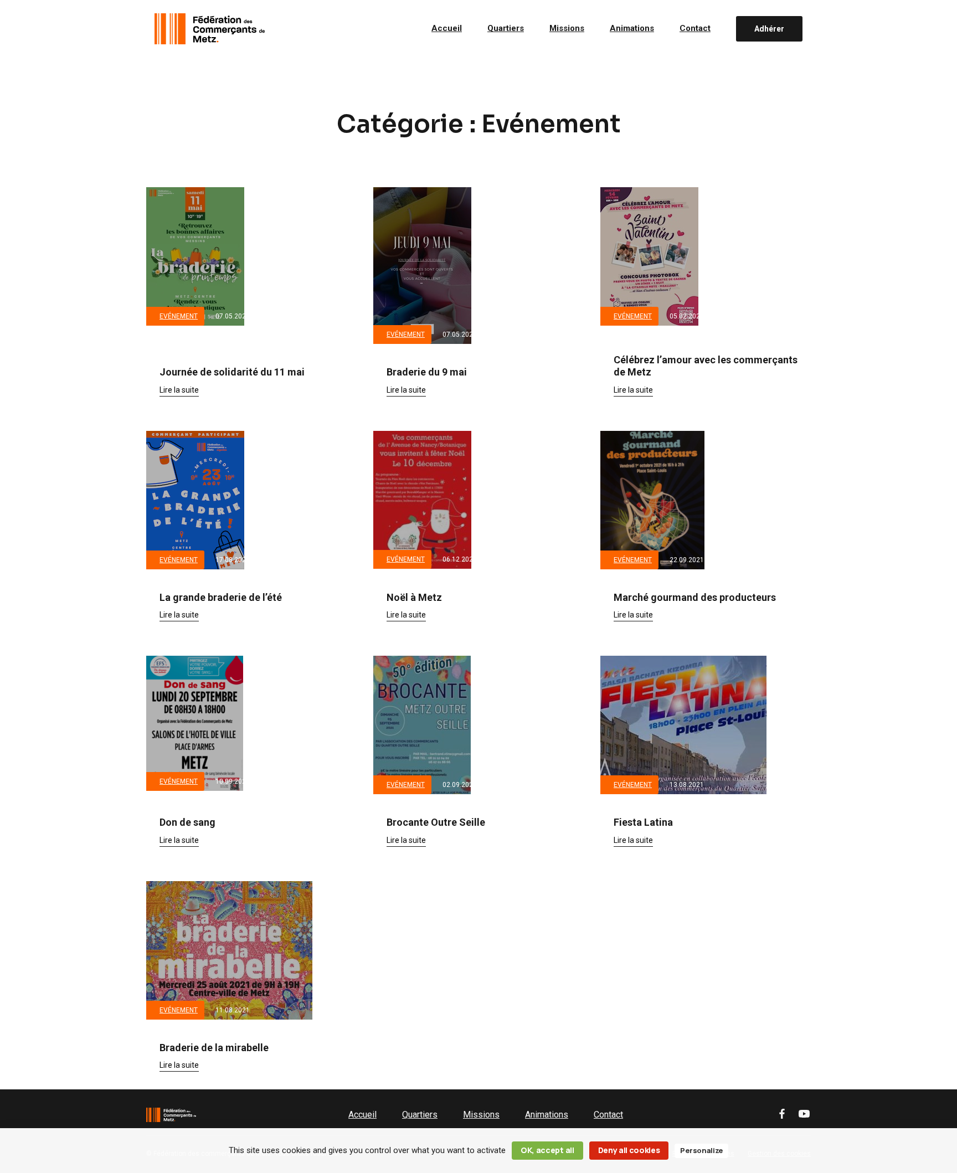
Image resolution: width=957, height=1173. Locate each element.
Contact (695, 28)
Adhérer (769, 28)
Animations (632, 28)
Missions (566, 28)
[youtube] (804, 1114)
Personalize (701, 1150)
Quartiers (505, 28)
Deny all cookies (629, 1150)
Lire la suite (179, 389)
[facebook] (782, 1114)
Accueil (446, 28)
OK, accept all (547, 1150)
